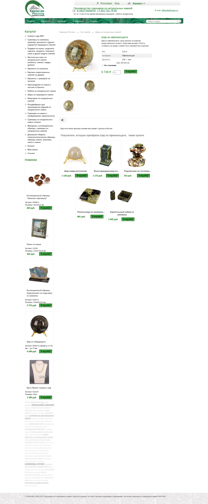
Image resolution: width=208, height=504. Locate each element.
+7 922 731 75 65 (107, 10)
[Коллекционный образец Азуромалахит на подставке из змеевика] (39, 274)
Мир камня (33, 150)
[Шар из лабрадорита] (39, 326)
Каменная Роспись (67, 32)
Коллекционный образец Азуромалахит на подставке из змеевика (39, 293)
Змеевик (27, 402)
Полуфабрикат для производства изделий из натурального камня (39, 107)
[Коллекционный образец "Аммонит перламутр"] (39, 180)
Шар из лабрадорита (36, 342)
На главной (85, 32)
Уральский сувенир (42, 404)
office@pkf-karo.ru (170, 10)
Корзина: (137, 3)
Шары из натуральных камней (108, 32)
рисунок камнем (37, 458)
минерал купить (37, 445)
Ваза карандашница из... (106, 171)
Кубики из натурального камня (42, 91)
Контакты (62, 21)
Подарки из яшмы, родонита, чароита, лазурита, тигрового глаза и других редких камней (41, 51)
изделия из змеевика (37, 413)
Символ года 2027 (36, 36)
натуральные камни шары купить (40, 447)
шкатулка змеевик (46, 475)
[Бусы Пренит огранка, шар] (39, 372)
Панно (46, 402)
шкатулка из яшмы (31, 485)
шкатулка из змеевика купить (34, 477)
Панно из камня (34, 244)
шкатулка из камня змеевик (39, 480)
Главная (31, 21)
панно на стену (30, 450)
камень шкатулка (36, 424)
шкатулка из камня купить (37, 483)
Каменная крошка (37, 402)
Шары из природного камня (40, 95)
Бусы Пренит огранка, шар (39, 388)
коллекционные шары (39, 426)
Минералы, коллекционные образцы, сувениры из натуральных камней (40, 128)
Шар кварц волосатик (75, 171)
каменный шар (39, 421)
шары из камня (35, 472)
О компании (78, 21)
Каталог (31, 146)
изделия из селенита (38, 418)
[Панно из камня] (39, 228)
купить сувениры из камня (33, 434)
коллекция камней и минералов (41, 432)
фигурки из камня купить (39, 466)
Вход (117, 3)
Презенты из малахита (38, 69)
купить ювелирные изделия (34, 440)
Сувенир (28, 405)
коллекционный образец (35, 429)
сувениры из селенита (37, 461)
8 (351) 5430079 (86, 10)
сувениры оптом (34, 463)
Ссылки (94, 21)
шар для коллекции (37, 469)
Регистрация (106, 3)
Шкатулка (28, 407)
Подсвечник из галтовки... (137, 171)
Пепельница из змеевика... (91, 212)
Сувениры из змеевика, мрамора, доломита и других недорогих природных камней (41, 42)
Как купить (46, 21)
